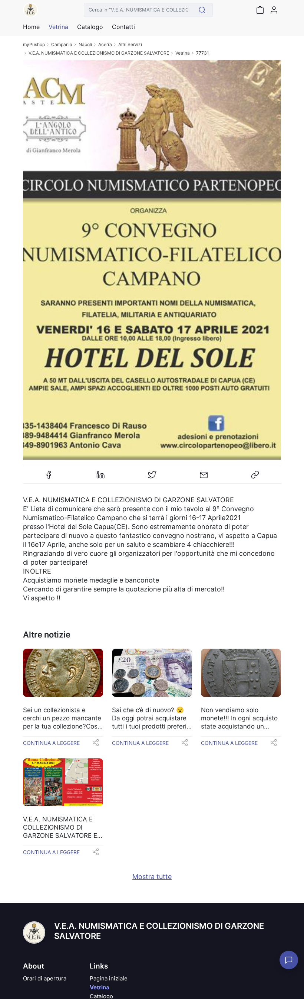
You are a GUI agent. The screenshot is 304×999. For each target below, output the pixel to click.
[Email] (203, 477)
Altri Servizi (130, 44)
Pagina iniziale (109, 978)
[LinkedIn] (100, 477)
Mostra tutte (152, 876)
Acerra (105, 44)
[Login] (274, 10)
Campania (61, 44)
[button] (95, 745)
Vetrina (182, 53)
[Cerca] (202, 10)
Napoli (85, 44)
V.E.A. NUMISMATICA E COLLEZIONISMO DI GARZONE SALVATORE (99, 53)
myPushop (34, 44)
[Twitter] (152, 477)
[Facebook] (49, 477)
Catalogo (90, 27)
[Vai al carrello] (260, 10)
